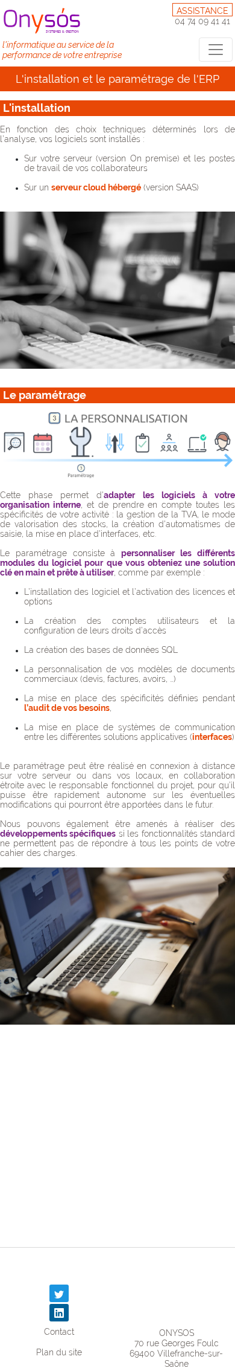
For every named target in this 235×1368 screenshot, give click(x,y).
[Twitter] (59, 1293)
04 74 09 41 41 (202, 21)
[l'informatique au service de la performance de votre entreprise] (44, 20)
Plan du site (59, 1352)
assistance (202, 10)
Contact (59, 1331)
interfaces (212, 737)
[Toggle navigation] (216, 49)
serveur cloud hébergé (96, 187)
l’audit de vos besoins (67, 708)
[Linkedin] (59, 1312)
